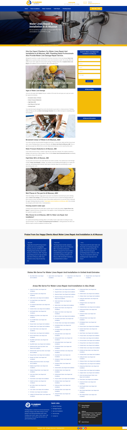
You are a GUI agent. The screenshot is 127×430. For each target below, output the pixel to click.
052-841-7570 (96, 8)
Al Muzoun (32, 45)
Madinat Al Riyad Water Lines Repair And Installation (39, 371)
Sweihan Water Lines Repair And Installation (40, 308)
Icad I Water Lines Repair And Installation (39, 389)
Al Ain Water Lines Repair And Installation (89, 379)
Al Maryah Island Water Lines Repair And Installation (89, 299)
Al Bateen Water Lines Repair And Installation (90, 361)
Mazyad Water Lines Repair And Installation (40, 355)
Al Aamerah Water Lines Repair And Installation (88, 382)
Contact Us (55, 416)
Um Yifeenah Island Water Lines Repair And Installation (40, 305)
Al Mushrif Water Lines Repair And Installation (62, 394)
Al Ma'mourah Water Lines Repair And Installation (88, 310)
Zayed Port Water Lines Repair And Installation (38, 290)
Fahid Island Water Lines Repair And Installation (63, 301)
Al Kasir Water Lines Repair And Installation (89, 326)
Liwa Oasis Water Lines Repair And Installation (38, 375)
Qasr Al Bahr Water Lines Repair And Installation (38, 329)
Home (26, 8)
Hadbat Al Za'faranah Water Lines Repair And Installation (40, 395)
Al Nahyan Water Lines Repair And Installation (62, 381)
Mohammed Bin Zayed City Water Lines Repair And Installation (39, 347)
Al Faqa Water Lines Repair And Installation (89, 343)
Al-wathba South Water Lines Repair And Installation (64, 319)
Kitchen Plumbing (57, 406)
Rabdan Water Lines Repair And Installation (40, 326)
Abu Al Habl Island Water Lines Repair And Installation (89, 391)
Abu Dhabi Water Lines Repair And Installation (37, 276)
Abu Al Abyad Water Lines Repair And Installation (88, 395)
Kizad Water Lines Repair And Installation (39, 378)
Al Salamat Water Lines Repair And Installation (62, 364)
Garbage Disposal (57, 408)
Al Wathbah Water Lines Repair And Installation (63, 326)
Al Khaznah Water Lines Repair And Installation (88, 318)
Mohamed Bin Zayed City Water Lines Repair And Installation (40, 351)
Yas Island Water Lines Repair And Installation (38, 301)
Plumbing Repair (67, 8)
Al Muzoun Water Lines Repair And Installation (62, 386)
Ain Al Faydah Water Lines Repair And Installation (88, 387)
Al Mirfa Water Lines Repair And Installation (89, 293)
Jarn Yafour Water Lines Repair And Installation (38, 386)
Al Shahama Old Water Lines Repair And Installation (64, 351)
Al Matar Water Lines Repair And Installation (90, 296)
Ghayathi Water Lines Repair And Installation (65, 291)
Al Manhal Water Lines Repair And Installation (90, 307)
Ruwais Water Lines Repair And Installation (39, 324)
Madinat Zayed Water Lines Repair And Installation (39, 366)
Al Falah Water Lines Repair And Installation (89, 345)
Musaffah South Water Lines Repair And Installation (39, 340)
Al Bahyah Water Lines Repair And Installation (90, 363)
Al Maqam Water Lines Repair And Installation (87, 303)
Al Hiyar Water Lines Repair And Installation (89, 335)
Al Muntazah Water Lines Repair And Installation (88, 290)
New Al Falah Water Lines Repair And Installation (38, 336)
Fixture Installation (35, 8)
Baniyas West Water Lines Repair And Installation (63, 308)
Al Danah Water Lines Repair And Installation (90, 354)
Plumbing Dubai (60, 428)
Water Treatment (46, 8)
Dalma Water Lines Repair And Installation (64, 305)
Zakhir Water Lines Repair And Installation (39, 297)
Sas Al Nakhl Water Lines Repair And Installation (38, 320)
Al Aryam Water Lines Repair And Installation (90, 370)
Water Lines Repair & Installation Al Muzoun (47, 45)
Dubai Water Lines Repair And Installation (74, 276)
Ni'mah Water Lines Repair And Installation (39, 333)
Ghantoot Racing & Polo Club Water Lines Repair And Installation (64, 297)
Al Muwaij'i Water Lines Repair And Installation (62, 390)
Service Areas (56, 413)
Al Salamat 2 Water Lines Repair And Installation (63, 360)
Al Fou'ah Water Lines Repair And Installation (90, 340)
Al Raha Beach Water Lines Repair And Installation (63, 375)
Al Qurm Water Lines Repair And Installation (65, 378)
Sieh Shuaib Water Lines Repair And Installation (38, 312)
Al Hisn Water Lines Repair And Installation (89, 338)
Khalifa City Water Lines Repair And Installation (38, 381)
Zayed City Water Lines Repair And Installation (38, 294)
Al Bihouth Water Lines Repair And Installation (87, 357)
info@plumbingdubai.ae (94, 3)
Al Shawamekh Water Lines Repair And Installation (63, 338)
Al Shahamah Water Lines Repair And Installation (63, 347)
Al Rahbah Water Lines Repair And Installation (62, 371)
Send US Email (85, 422)
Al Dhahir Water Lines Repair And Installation (90, 347)
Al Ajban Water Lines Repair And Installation (89, 372)
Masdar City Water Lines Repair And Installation (38, 358)
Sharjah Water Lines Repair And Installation (93, 276)
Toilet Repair (57, 8)
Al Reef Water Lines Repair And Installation (64, 367)
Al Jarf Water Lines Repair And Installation (89, 333)
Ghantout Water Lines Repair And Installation (65, 294)
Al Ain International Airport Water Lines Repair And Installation (88, 376)
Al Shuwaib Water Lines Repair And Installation (63, 334)
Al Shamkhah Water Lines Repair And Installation (63, 343)
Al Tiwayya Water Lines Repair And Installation (63, 330)
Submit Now (89, 81)
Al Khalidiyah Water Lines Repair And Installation (88, 323)
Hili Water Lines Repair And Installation (39, 392)
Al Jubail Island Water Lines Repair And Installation (88, 329)
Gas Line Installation (58, 411)
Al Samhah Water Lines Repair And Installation (62, 355)
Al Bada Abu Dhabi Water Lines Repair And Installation (89, 366)
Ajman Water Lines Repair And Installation (55, 276)
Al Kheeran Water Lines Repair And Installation (88, 314)
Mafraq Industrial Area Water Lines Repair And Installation (39, 362)
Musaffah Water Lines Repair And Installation (40, 344)
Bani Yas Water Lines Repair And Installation (65, 316)
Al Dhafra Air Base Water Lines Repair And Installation (89, 351)
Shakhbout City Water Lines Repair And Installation (39, 316)
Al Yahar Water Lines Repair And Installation (65, 322)
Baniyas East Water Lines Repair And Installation (63, 312)
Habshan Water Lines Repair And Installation (65, 289)
